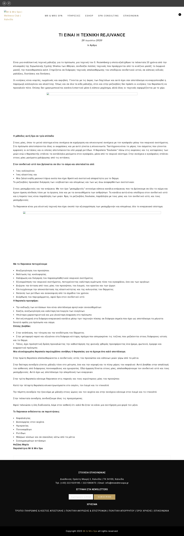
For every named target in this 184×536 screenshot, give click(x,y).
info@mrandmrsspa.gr (117, 483)
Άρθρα (93, 45)
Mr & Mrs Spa (54, 16)
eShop (89, 16)
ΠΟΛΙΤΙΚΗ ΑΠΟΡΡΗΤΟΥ (121, 510)
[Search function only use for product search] (173, 16)
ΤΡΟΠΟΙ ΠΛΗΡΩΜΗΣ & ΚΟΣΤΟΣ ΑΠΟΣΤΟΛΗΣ (39, 510)
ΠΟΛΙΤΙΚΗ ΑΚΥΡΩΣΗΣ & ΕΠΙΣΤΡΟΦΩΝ (86, 510)
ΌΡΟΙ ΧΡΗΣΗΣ (144, 510)
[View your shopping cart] (177, 16)
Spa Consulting (108, 16)
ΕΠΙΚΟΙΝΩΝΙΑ (161, 510)
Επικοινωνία (131, 16)
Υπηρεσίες (74, 16)
